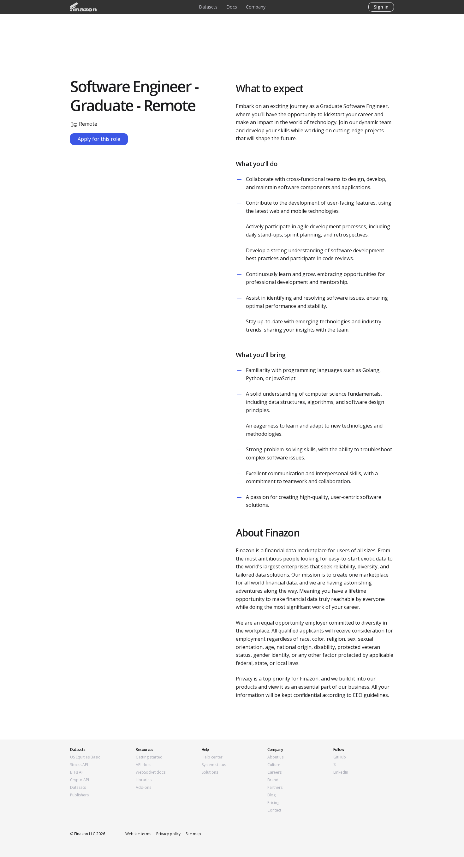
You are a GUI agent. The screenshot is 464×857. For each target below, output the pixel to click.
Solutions (210, 772)
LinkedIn (340, 772)
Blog (271, 795)
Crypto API (79, 779)
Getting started (149, 757)
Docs (231, 7)
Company (255, 7)
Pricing (273, 802)
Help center (212, 757)
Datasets (208, 7)
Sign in (381, 7)
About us (275, 757)
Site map (193, 833)
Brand (272, 779)
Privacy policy (168, 833)
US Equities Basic (85, 757)
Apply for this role (99, 138)
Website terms (138, 833)
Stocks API (79, 764)
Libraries (144, 779)
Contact (274, 810)
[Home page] (83, 7)
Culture (273, 764)
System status (214, 764)
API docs (143, 764)
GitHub (339, 757)
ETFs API (77, 772)
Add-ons (143, 787)
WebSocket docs (150, 772)
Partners (275, 787)
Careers (274, 772)
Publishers (79, 795)
